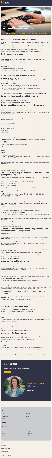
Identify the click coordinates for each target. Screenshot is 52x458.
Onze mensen (4, 419)
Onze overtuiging (5, 416)
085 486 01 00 (5, 425)
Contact (6, 372)
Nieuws (8, 33)
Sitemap (2, 442)
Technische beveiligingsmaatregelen (6, 448)
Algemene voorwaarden (4, 451)
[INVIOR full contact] (5, 2)
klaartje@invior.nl (30, 390)
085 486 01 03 (30, 388)
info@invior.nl (5, 426)
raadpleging (11, 344)
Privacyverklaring (3, 445)
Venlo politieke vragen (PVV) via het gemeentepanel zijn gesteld (34, 237)
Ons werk (28, 413)
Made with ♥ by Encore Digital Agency (7, 455)
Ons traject (4, 418)
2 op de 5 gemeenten (6, 47)
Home (3, 33)
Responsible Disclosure (4, 447)
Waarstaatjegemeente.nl (6, 206)
